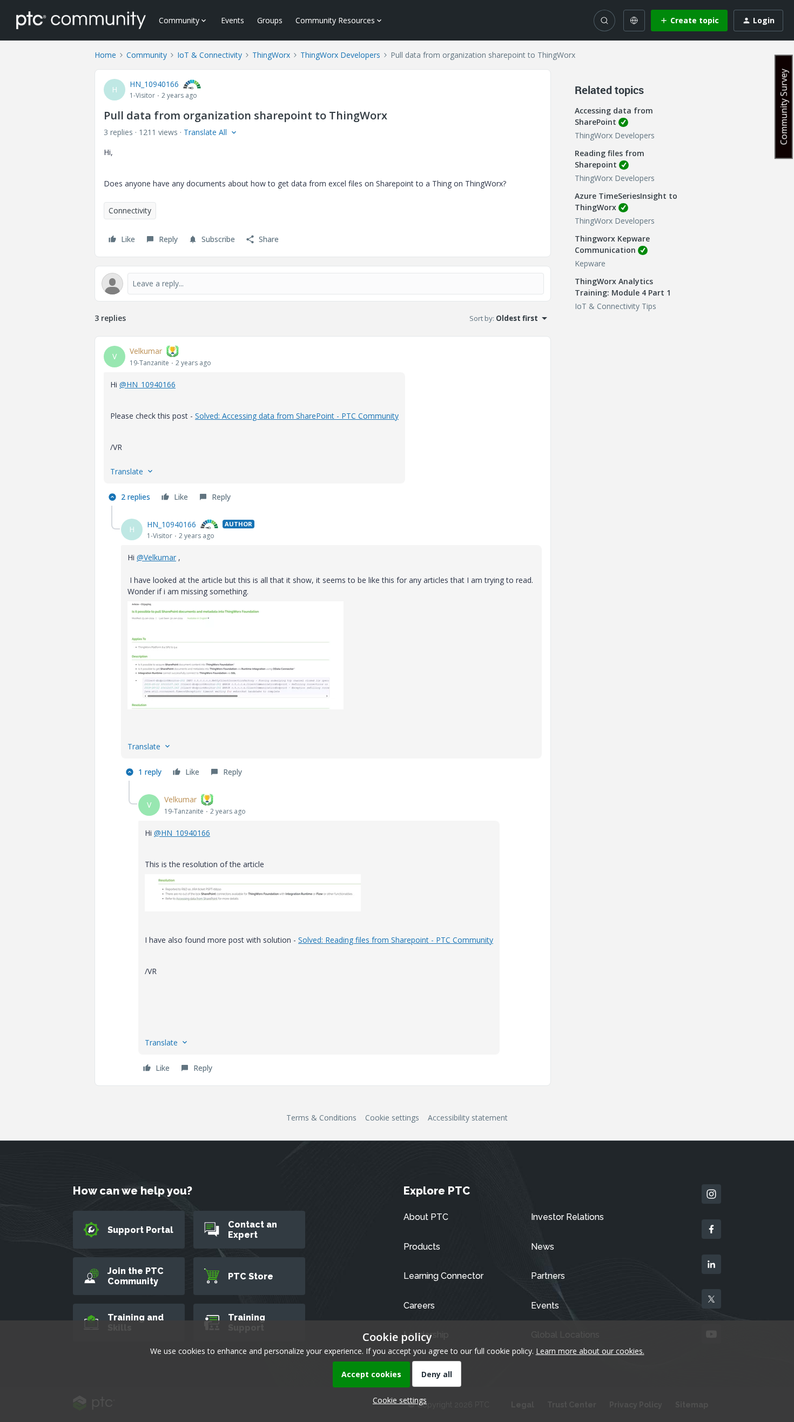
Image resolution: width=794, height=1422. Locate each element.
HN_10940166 (154, 84)
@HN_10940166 (147, 384)
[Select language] (634, 20)
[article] (323, 425)
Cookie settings (392, 1117)
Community (146, 55)
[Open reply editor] (322, 283)
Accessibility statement (468, 1117)
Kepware (590, 263)
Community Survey (784, 107)
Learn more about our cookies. (590, 1351)
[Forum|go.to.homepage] (81, 20)
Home (105, 55)
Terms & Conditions (321, 1117)
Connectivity (130, 210)
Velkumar (146, 351)
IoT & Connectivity (209, 55)
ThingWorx (271, 55)
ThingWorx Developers (340, 55)
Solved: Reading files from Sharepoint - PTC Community (395, 940)
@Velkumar (156, 557)
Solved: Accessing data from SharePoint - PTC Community (297, 416)
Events (232, 20)
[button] (689, 20)
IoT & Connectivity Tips (615, 306)
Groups (269, 20)
